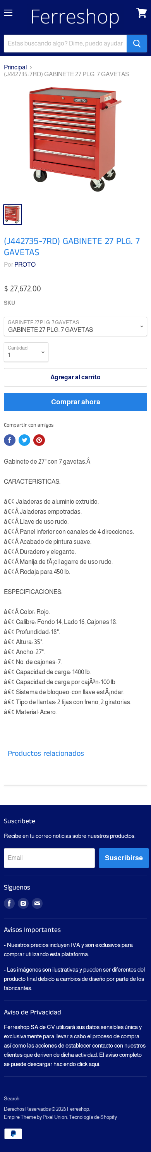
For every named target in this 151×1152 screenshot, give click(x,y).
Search (11, 1099)
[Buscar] (137, 43)
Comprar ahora (75, 402)
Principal (15, 67)
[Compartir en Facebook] (9, 440)
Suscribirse (124, 858)
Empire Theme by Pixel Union (35, 1117)
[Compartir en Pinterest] (39, 440)
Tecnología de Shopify (93, 1117)
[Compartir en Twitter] (24, 440)
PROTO (25, 264)
